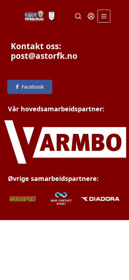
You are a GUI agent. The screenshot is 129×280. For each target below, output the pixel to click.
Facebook (33, 86)
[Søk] (78, 16)
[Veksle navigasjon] (103, 16)
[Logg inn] (91, 16)
